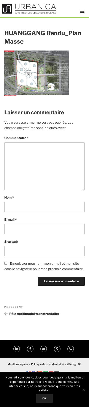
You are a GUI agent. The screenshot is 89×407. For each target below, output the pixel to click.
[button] (82, 10)
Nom (9, 197)
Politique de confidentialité (47, 364)
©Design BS (74, 364)
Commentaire (16, 138)
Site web (11, 242)
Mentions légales (18, 364)
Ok (44, 398)
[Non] (83, 389)
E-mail (10, 220)
